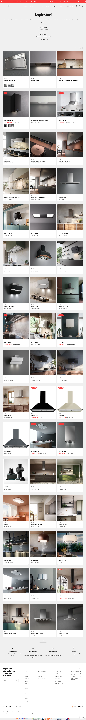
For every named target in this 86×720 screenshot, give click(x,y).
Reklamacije (40, 676)
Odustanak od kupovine (60, 686)
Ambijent (54, 6)
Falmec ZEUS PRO (8, 161)
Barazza (26, 693)
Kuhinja (26, 6)
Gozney (26, 701)
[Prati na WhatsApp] (20, 707)
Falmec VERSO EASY (36, 379)
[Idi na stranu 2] (46, 640)
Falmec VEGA (7, 524)
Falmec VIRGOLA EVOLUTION (38, 197)
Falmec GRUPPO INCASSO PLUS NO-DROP (68, 80)
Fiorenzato (6, 486)
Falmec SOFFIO (62, 560)
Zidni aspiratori (43, 25)
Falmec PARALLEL (35, 80)
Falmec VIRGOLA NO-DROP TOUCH (12, 197)
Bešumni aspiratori (43, 34)
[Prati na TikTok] (13, 707)
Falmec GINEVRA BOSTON (37, 270)
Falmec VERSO (62, 379)
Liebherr (27, 673)
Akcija (60, 6)
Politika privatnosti (59, 683)
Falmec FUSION (62, 270)
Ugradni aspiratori (44, 29)
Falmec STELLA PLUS (36, 524)
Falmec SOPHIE (35, 560)
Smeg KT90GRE (8, 451)
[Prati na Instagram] (7, 707)
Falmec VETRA (62, 488)
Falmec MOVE (7, 342)
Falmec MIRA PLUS (8, 120)
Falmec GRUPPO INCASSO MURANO (39, 120)
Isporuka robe (58, 681)
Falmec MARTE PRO (63, 233)
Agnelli (26, 681)
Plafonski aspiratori (43, 32)
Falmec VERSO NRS (8, 379)
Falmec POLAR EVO (63, 597)
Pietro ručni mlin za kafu (9, 488)
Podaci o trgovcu (58, 676)
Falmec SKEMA (34, 233)
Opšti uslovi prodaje (42, 671)
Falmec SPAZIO (7, 560)
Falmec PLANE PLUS (63, 633)
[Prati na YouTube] (10, 707)
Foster (26, 688)
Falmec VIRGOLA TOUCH (64, 161)
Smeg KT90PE (62, 415)
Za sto (47, 6)
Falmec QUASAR (8, 233)
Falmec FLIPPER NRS (9, 306)
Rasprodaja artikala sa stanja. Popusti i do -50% (28, 1)
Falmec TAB (61, 342)
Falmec (5, 78)
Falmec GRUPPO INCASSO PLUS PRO (12, 270)
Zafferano (27, 698)
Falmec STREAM (62, 197)
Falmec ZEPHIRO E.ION (36, 597)
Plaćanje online (41, 673)
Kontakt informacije (46, 713)
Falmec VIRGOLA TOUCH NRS (38, 161)
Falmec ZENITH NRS (36, 488)
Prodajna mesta (58, 671)
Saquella (27, 683)
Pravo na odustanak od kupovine (18, 713)
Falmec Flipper (34, 306)
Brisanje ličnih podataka (43, 678)
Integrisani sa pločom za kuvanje (43, 36)
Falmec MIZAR (7, 415)
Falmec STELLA (35, 451)
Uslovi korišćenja (58, 678)
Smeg (32, 413)
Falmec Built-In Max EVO (9, 80)
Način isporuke (37, 713)
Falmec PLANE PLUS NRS (10, 633)
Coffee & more (33, 6)
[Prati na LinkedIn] (17, 707)
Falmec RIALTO (62, 120)
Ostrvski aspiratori (44, 27)
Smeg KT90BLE (35, 415)
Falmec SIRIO (7, 597)
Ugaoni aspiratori (44, 39)
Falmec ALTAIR (62, 451)
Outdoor (42, 6)
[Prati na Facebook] (4, 707)
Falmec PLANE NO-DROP (37, 633)
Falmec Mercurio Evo (63, 306)
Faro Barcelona (28, 696)
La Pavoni (27, 678)
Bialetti (26, 676)
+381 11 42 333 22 (77, 676)
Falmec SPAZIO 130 (63, 524)
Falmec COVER (34, 342)
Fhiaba (26, 691)
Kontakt (56, 673)
